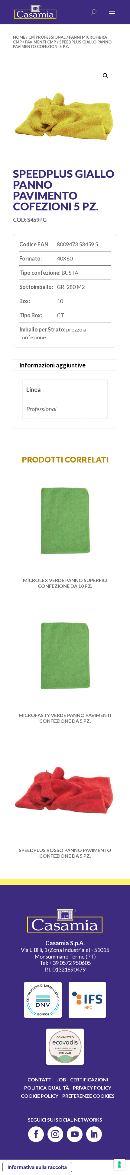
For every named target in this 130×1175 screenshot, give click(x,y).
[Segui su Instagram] (55, 1134)
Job (61, 1079)
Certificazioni (89, 1079)
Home (19, 37)
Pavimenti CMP (40, 42)
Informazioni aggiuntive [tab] (52, 365)
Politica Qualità (46, 1087)
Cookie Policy (39, 1096)
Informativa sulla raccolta (37, 1167)
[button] (105, 75)
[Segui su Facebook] (36, 1134)
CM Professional (47, 37)
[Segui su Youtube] (75, 1134)
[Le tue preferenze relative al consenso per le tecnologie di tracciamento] (119, 1164)
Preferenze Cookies (88, 1096)
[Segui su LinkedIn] (94, 1134)
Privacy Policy (92, 1087)
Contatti (40, 1079)
